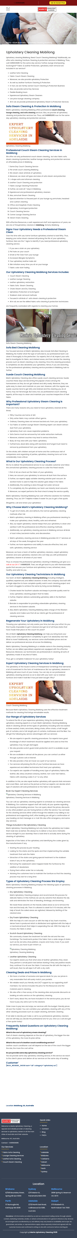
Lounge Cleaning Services (13, 1155)
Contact (45, 1129)
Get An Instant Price (58, 3)
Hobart (44, 1162)
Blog (43, 1132)
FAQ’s (44, 1135)
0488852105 (50, 115)
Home (44, 1125)
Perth (43, 1168)
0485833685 (20, 3)
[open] (8, 8)
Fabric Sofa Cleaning (11, 1152)
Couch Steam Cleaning (12, 1162)
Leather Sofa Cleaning (12, 1159)
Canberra (45, 1159)
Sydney (44, 1171)
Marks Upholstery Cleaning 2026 (43, 1232)
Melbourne (45, 1165)
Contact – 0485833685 (10, 1143)
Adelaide (45, 1152)
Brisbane (44, 1155)
